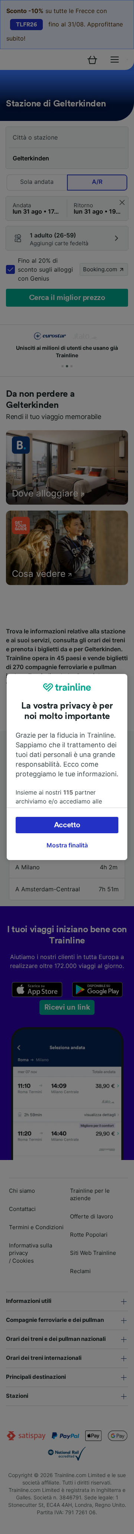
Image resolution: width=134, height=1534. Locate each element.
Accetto (67, 825)
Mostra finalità (67, 845)
